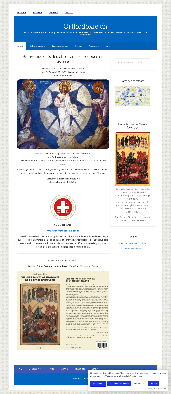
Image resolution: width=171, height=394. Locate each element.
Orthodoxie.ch (85, 26)
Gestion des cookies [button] (132, 249)
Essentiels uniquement (119, 383)
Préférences (139, 383)
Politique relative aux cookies (132, 243)
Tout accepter (98, 383)
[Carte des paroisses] (132, 96)
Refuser (153, 383)
